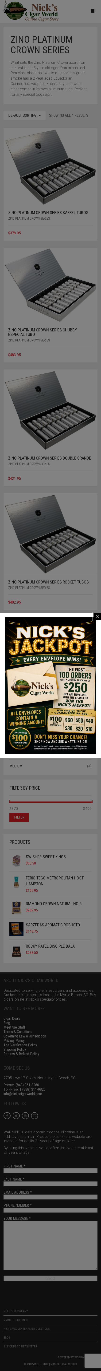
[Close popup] (97, 616)
